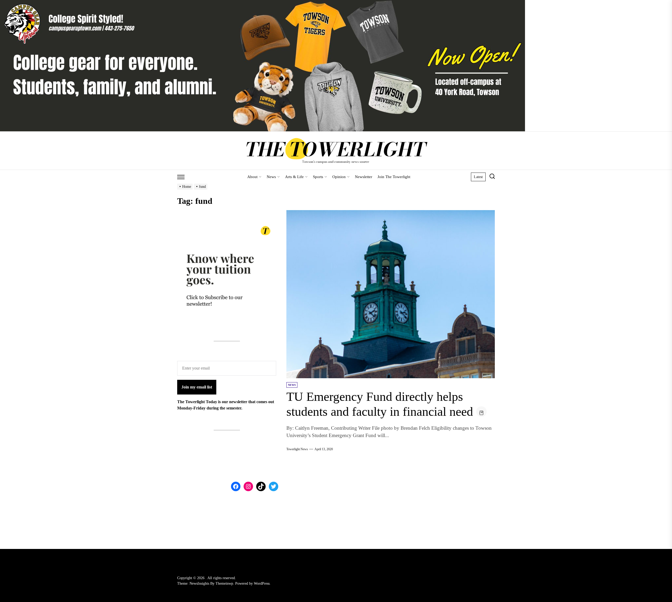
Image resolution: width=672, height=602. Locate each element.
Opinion (339, 177)
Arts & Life (294, 177)
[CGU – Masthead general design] (262, 3)
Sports (318, 177)
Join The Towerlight (393, 177)
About (252, 177)
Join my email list (196, 387)
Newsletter (363, 177)
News (271, 177)
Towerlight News (297, 449)
